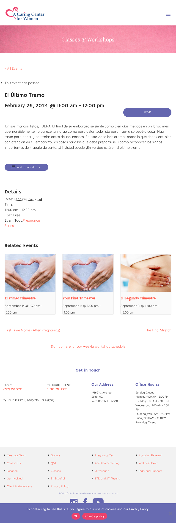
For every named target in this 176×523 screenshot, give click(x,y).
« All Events (13, 68)
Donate (55, 455)
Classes (56, 471)
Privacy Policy (60, 486)
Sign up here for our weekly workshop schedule (88, 346)
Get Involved (14, 478)
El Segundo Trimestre (138, 298)
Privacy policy (95, 516)
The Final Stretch (158, 330)
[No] (170, 513)
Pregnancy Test (105, 455)
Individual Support (150, 471)
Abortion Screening (107, 463)
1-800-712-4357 (57, 389)
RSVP (147, 112)
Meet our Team (16, 455)
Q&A (54, 463)
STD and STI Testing (107, 478)
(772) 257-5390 (12, 389)
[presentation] (30, 273)
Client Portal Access (19, 486)
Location (12, 471)
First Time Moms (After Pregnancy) (32, 330)
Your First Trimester (79, 298)
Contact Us (14, 463)
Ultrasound (102, 471)
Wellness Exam (148, 463)
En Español (58, 478)
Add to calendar (26, 167)
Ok (76, 516)
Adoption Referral (150, 455)
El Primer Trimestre (20, 298)
